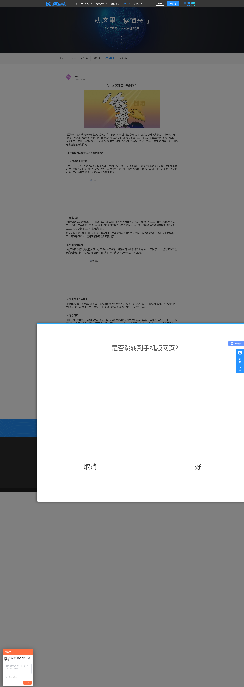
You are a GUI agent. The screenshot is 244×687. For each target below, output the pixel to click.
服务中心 (115, 4)
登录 (160, 4)
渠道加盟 (138, 4)
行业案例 (100, 4)
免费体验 (173, 4)
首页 (75, 4)
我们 (125, 4)
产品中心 (85, 4)
